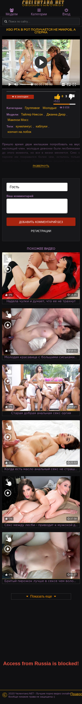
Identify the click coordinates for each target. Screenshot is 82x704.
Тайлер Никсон (32, 114)
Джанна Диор (55, 114)
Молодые (50, 108)
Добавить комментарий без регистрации (41, 223)
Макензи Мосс (18, 120)
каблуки (41, 126)
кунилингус (24, 126)
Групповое (32, 108)
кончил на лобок (19, 132)
